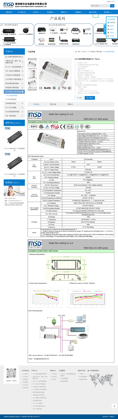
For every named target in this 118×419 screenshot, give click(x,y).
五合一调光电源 (10, 116)
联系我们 (107, 12)
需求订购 (53, 104)
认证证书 (25, 385)
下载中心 (70, 104)
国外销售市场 (83, 379)
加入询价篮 (90, 98)
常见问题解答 (83, 376)
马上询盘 (79, 98)
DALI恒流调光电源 (11, 95)
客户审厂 (54, 379)
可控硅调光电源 (10, 103)
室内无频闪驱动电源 (12, 83)
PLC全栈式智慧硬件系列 (13, 56)
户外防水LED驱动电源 (12, 75)
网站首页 (9, 12)
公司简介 (25, 374)
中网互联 (111, 416)
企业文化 (25, 376)
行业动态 (54, 376)
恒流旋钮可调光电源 (12, 87)
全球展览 (25, 382)
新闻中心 (64, 12)
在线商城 (50, 12)
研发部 (112, 32)
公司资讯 (54, 374)
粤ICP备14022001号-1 (34, 416)
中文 (113, 1)
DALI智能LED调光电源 (13, 91)
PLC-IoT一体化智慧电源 (13, 67)
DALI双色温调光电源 (12, 111)
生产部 (112, 36)
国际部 (112, 29)
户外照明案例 (64, 378)
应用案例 (78, 12)
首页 (79, 51)
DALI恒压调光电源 (11, 99)
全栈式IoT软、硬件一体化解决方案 (13, 61)
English (109, 1)
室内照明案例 (64, 381)
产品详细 (36, 104)
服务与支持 (92, 12)
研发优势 (25, 387)
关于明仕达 (21, 12)
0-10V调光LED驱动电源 (13, 79)
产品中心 (36, 12)
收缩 (105, 28)
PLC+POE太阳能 (10, 107)
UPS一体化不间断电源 (12, 71)
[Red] (32, 69)
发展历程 (25, 379)
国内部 (112, 26)
